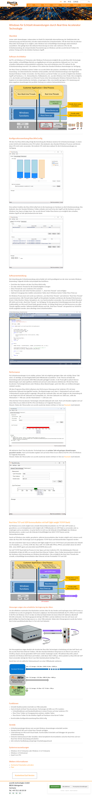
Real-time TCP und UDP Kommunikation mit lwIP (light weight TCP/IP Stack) (39, 522)
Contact (62, 790)
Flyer (12, 767)
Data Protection (73, 790)
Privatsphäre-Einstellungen (80, 786)
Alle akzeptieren (55, 786)
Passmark (67, 405)
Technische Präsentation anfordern (22, 765)
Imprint (67, 790)
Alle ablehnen (66, 786)
